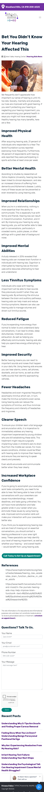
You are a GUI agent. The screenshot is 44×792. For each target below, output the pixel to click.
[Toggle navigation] (40, 17)
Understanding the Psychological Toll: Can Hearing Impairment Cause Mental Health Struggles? (21, 767)
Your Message (8, 662)
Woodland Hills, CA (15, 7)
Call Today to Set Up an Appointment (22, 556)
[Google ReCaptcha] (22, 699)
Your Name (7, 633)
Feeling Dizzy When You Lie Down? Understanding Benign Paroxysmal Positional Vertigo (19, 736)
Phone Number (9, 652)
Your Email (7, 643)
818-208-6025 (32, 7)
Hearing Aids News (34, 57)
